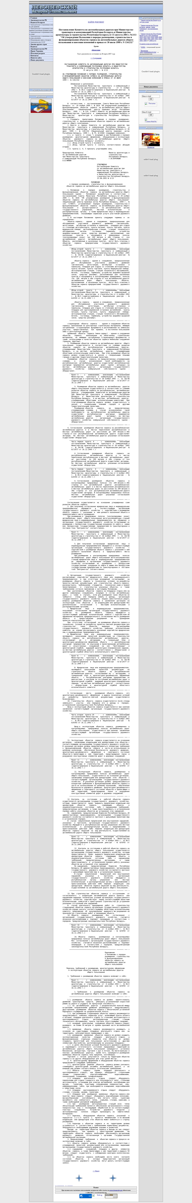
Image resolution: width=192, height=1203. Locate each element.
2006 (145, 39)
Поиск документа (37, 60)
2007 (141, 39)
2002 (160, 39)
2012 (145, 37)
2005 (149, 39)
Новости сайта (36, 58)
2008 (160, 37)
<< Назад (96, 1171)
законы (148, 27)
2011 (149, 37)
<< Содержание (96, 58)
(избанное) (143, 28)
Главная (34, 18)
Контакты (34, 56)
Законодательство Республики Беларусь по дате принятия (150, 34)
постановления (153, 28)
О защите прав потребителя (149, 44)
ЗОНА (143, 47)
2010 (152, 37)
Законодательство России (149, 25)
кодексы (142, 27)
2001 (141, 40)
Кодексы (34, 47)
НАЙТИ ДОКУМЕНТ (96, 22)
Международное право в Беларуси (41, 40)
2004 (152, 39)
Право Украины (37, 51)
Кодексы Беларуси (38, 22)
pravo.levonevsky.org (115, 1190)
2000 (145, 40)
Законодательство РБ (39, 20)
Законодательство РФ (39, 49)
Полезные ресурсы (38, 53)
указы (153, 27)
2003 (156, 39)
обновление (96, 50)
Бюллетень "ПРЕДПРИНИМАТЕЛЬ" (148, 51)
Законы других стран (39, 44)
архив (142, 30)
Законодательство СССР (38, 42)
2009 (156, 37)
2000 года (152, 40)
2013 (141, 37)
